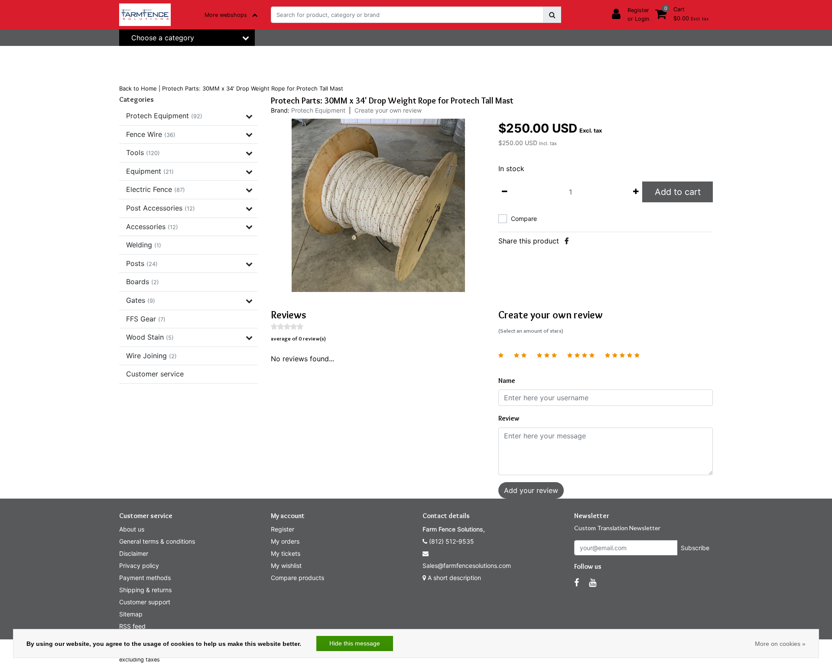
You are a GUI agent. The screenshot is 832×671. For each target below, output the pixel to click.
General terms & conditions (157, 541)
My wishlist (286, 565)
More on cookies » (780, 643)
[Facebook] (567, 241)
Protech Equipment (318, 110)
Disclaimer (133, 553)
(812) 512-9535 (450, 541)
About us (131, 529)
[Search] (552, 15)
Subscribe (695, 547)
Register (282, 529)
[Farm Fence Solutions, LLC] (145, 14)
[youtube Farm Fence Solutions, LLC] (592, 582)
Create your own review (388, 110)
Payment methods (145, 577)
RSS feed (132, 626)
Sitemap (131, 614)
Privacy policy (139, 565)
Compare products (297, 577)
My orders (285, 541)
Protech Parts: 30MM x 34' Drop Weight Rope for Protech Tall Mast (252, 88)
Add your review (531, 490)
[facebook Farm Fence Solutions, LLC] (576, 582)
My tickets (285, 553)
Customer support (144, 602)
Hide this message (354, 643)
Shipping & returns (145, 589)
